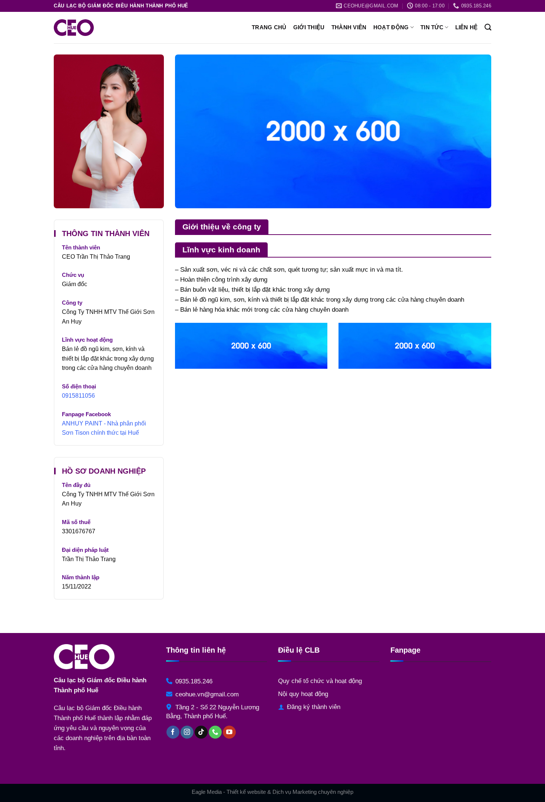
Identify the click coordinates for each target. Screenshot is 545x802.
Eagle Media (207, 792)
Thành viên (349, 27)
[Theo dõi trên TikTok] (201, 732)
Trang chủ (269, 27)
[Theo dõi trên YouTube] (229, 732)
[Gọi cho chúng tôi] (215, 732)
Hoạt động (391, 27)
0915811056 (78, 395)
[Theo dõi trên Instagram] (187, 732)
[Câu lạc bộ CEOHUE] (93, 27)
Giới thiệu (309, 27)
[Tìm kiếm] (488, 27)
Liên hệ (466, 27)
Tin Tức (431, 27)
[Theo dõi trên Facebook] (172, 732)
